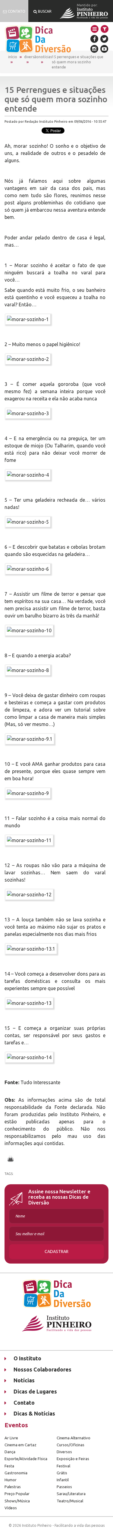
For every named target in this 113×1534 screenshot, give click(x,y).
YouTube (104, 49)
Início (12, 57)
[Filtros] (104, 29)
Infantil (63, 1480)
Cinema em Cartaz (20, 1445)
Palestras (13, 1487)
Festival (63, 1466)
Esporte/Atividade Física (26, 1459)
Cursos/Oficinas (70, 1445)
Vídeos (11, 1508)
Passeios (64, 1487)
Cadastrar (56, 1251)
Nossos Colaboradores (42, 1369)
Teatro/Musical (70, 1501)
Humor (11, 1480)
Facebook (94, 39)
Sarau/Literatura (71, 1493)
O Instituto (27, 1358)
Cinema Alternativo (73, 1438)
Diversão (31, 57)
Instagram (94, 49)
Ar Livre (11, 1438)
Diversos (64, 1452)
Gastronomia (16, 1473)
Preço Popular (17, 1493)
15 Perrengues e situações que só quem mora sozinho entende (77, 62)
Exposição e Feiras (73, 1459)
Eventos (16, 1425)
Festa (9, 1466)
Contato (24, 1403)
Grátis (62, 1473)
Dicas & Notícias (34, 1413)
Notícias (45, 57)
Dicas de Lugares (35, 1391)
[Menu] (95, 29)
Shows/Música (17, 1501)
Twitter (104, 39)
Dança (10, 1452)
